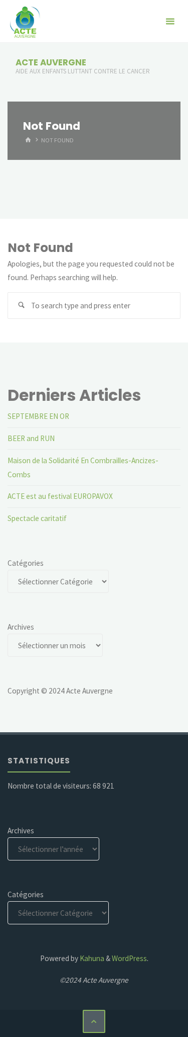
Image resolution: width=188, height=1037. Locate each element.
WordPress (129, 958)
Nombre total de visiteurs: (50, 786)
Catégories (26, 563)
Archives (21, 627)
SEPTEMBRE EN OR (38, 416)
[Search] (21, 305)
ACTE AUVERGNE (51, 62)
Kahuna (91, 958)
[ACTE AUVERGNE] (25, 21)
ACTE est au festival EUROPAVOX (60, 496)
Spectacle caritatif (37, 518)
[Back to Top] (94, 1021)
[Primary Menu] (170, 21)
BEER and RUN (31, 438)
